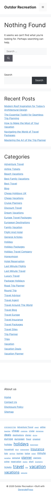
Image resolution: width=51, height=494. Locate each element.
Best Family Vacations (16, 178)
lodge (27, 453)
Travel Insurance (13, 319)
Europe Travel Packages (18, 217)
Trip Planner (11, 334)
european (19, 439)
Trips (7, 339)
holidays (21, 443)
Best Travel (10, 183)
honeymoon (34, 445)
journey (20, 453)
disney (28, 435)
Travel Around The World (18, 305)
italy (6, 453)
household (9, 449)
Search (8, 74)
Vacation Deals (12, 348)
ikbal (17, 450)
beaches (7, 431)
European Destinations (17, 222)
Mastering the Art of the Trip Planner (25, 140)
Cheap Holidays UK (15, 193)
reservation (16, 461)
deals (7, 435)
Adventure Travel (14, 164)
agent (37, 427)
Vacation (9, 344)
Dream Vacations (14, 212)
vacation (37, 466)
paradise (7, 458)
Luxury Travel (12, 276)
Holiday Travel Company (18, 251)
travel (18, 466)
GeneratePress (25, 489)
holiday (8, 444)
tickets (8, 467)
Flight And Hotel (13, 232)
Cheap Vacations (14, 198)
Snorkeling (39, 462)
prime (6, 461)
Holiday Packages (14, 246)
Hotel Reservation (14, 261)
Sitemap (9, 411)
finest (28, 439)
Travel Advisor (12, 295)
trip (26, 467)
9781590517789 (10, 427)
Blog (6, 188)
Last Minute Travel (14, 271)
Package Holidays (14, 280)
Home (7, 397)
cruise (31, 431)
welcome (24, 473)
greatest (36, 439)
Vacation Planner (14, 353)
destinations (18, 435)
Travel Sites (11, 329)
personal (16, 458)
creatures (24, 431)
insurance (37, 449)
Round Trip (10, 290)
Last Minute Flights (15, 266)
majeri (33, 454)
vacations (11, 472)
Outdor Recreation (20, 7)
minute (41, 453)
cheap (15, 430)
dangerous (39, 431)
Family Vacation (13, 227)
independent (24, 450)
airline (42, 427)
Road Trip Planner (14, 285)
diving (35, 435)
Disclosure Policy (13, 407)
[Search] (8, 58)
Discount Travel (13, 207)
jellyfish (12, 454)
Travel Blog (10, 310)
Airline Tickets (12, 169)
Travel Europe (12, 314)
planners (37, 458)
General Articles (13, 237)
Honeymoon (11, 256)
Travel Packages (13, 324)
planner (26, 457)
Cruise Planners (13, 203)
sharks (25, 462)
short (31, 461)
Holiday (8, 241)
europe (8, 438)
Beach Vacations (13, 173)
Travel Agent (11, 300)
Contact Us (10, 402)
